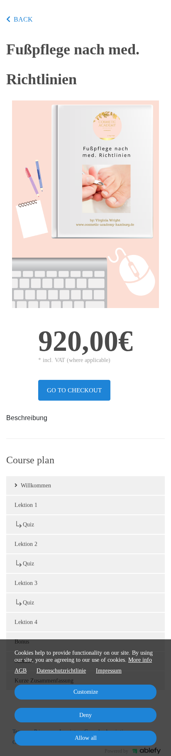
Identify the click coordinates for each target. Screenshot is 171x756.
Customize (85, 692)
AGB (21, 671)
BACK (23, 19)
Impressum (109, 671)
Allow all (86, 738)
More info (140, 660)
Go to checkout (74, 390)
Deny (85, 715)
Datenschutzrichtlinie (61, 671)
